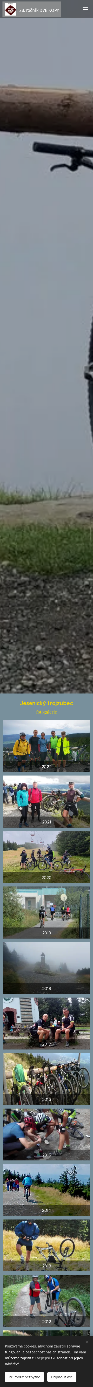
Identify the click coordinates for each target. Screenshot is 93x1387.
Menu (86, 9)
